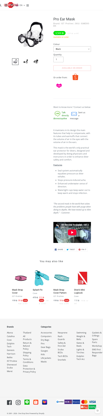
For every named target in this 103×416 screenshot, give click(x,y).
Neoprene (62, 332)
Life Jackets (46, 358)
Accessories (46, 332)
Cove (9, 340)
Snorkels (62, 359)
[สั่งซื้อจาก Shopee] (75, 80)
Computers (46, 336)
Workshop (97, 346)
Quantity (57, 54)
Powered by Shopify (36, 413)
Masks (44, 361)
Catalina (11, 336)
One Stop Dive (23, 413)
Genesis (10, 350)
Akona (10, 332)
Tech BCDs (63, 356)
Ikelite (9, 357)
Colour (56, 44)
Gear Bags (45, 347)
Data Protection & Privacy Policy (29, 368)
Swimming (81, 332)
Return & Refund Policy (27, 346)
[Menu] (28, 5)
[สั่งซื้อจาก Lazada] (59, 88)
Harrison (11, 353)
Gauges (44, 350)
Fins (43, 343)
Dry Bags (45, 340)
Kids (43, 354)
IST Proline (12, 361)
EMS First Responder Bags (97, 352)
